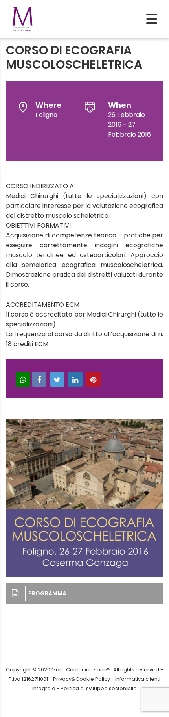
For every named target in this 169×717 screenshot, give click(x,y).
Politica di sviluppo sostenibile (99, 688)
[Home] (22, 18)
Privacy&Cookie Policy (81, 679)
